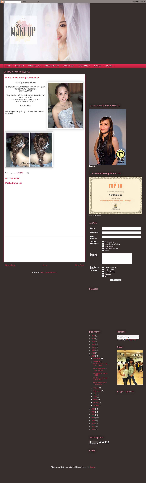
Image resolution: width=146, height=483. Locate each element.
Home (45, 265)
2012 (93, 426)
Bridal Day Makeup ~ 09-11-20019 (100, 369)
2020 (93, 353)
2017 (93, 412)
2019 (93, 356)
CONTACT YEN (69, 66)
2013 (93, 423)
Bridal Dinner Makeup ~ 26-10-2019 (100, 379)
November (97, 361)
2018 (93, 409)
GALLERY (97, 66)
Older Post (79, 265)
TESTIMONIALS (84, 66)
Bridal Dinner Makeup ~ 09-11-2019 (100, 365)
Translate (133, 340)
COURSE (109, 66)
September (97, 391)
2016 (93, 415)
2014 (93, 420)
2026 (93, 336)
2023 (93, 344)
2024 (93, 341)
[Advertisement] (44, 249)
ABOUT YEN (19, 66)
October (96, 388)
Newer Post (10, 265)
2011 (93, 429)
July (95, 394)
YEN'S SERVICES (34, 66)
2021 (93, 350)
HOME (8, 66)
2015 (93, 418)
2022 (93, 347)
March (95, 399)
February (96, 402)
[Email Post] (27, 173)
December (97, 358)
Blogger (92, 467)
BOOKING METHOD (52, 66)
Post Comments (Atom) (49, 272)
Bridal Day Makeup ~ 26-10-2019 (100, 383)
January (96, 405)
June (95, 396)
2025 (93, 339)
